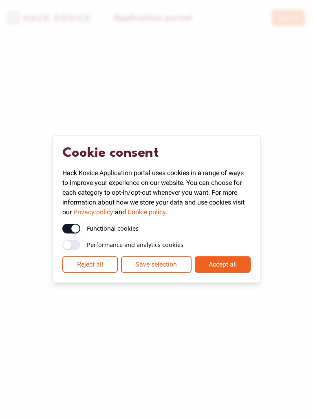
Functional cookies (113, 228)
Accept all (223, 264)
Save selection (156, 264)
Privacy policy (93, 212)
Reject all (90, 264)
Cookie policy (146, 212)
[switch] (71, 228)
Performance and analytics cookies (135, 245)
